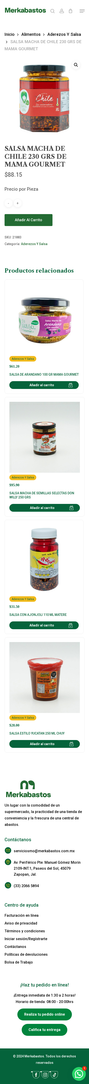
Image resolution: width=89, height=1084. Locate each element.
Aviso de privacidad (21, 923)
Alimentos (31, 34)
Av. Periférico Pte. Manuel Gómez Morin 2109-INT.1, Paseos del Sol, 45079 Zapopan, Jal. (47, 868)
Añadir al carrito (28, 220)
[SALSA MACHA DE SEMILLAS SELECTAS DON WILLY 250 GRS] (44, 444)
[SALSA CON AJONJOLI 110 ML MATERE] (44, 567)
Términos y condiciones (25, 931)
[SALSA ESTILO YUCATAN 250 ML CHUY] (44, 684)
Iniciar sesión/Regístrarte (26, 939)
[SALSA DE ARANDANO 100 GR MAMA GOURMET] (44, 326)
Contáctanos (15, 946)
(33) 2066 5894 (26, 886)
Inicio (10, 34)
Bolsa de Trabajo (19, 962)
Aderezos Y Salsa (64, 34)
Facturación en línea (22, 915)
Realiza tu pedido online (44, 1014)
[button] (82, 11)
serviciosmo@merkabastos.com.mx (44, 851)
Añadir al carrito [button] (41, 385)
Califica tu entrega (44, 1030)
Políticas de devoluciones (26, 954)
